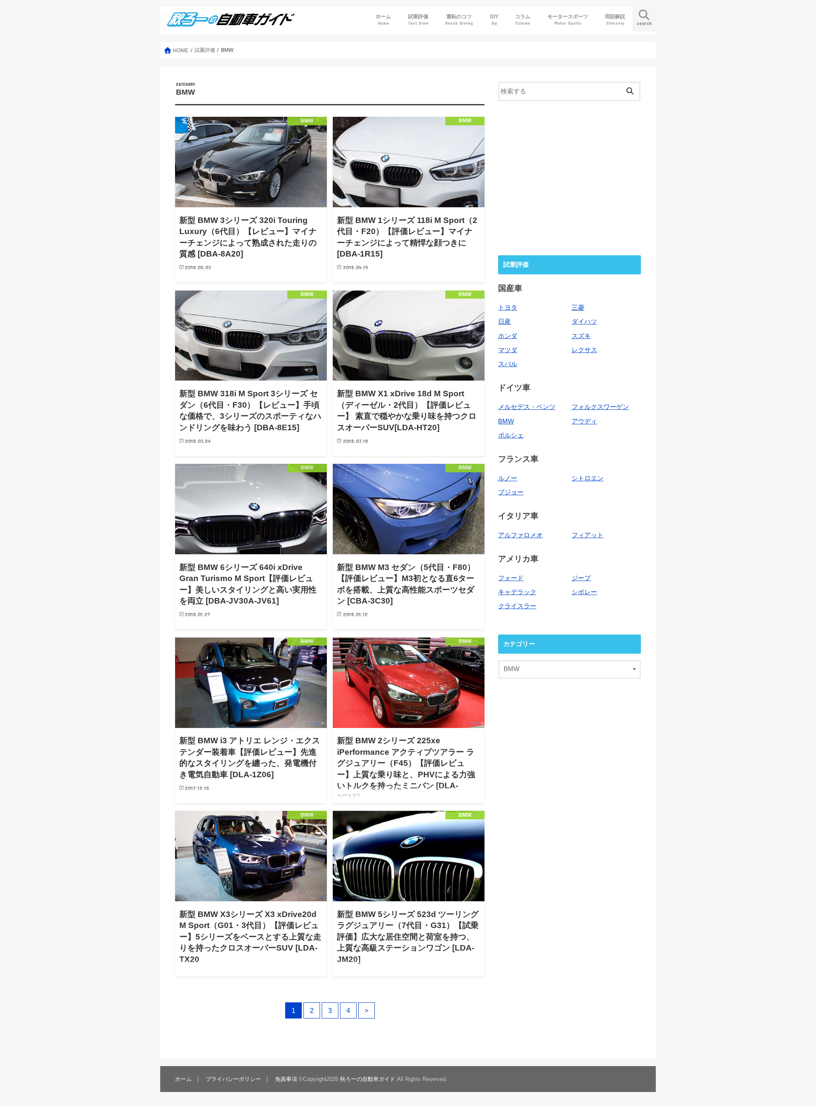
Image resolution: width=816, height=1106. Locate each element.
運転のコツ (459, 19)
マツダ (507, 350)
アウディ (584, 421)
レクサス (584, 350)
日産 (504, 321)
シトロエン (588, 478)
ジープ (581, 578)
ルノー (507, 478)
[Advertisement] (569, 177)
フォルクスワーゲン (600, 406)
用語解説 (615, 19)
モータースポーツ (567, 19)
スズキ (581, 336)
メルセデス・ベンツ (526, 406)
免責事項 (286, 1079)
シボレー (584, 592)
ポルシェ (511, 435)
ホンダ (507, 336)
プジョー (511, 492)
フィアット (588, 535)
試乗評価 (418, 19)
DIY (494, 19)
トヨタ (507, 307)
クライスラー (517, 606)
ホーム (383, 19)
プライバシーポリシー (233, 1079)
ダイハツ (584, 321)
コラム (522, 19)
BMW (506, 421)
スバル (507, 364)
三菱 (578, 307)
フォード (511, 578)
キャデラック (517, 592)
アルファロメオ (520, 535)
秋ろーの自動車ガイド (367, 1079)
